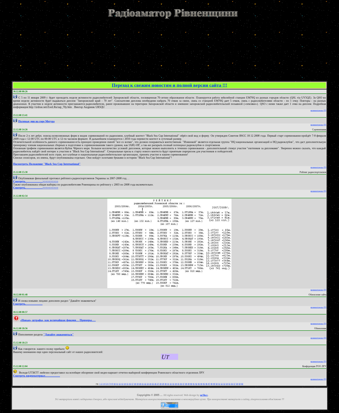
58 (237, 384)
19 (138, 384)
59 (240, 384)
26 (155, 384)
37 (183, 384)
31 (168, 384)
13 (122, 384)
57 (234, 384)
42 (196, 384)
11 (117, 384)
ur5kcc (204, 395)
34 (176, 384)
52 (222, 384)
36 (181, 384)
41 (194, 384)
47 (209, 384)
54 (227, 384)
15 (127, 384)
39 (189, 384)
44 (201, 384)
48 (211, 384)
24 (150, 384)
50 (217, 384)
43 (199, 384)
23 (148, 384)
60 (242, 384)
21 (143, 384)
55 (229, 384)
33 (173, 384)
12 (120, 384)
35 (178, 384)
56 (232, 384)
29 (163, 384)
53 (224, 384)
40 (191, 384)
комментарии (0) (318, 110)
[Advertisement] (169, 46)
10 (115, 384)
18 (135, 384)
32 (171, 384)
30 (166, 384)
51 (219, 384)
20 (140, 384)
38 (186, 384)
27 (158, 384)
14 (125, 384)
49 (214, 384)
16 (130, 384)
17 (132, 384)
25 (153, 384)
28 (160, 384)
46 (206, 384)
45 (204, 384)
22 (145, 384)
